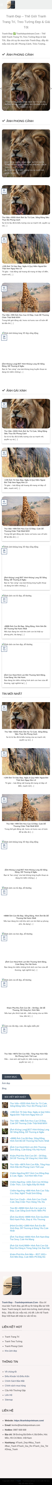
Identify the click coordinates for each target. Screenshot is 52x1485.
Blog (4, 1088)
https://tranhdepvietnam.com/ (29, 1420)
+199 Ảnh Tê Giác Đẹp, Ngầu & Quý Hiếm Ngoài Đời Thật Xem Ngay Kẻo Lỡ (24, 267)
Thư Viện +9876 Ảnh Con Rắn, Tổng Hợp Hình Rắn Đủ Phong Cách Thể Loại (26, 1055)
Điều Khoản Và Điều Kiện (17, 1376)
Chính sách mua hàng (15, 1386)
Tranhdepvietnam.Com (27, 34)
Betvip (5, 1466)
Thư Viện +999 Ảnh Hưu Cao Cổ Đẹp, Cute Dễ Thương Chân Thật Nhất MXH (25, 316)
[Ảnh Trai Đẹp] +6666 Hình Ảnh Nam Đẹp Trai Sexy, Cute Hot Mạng (29, 1238)
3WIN (27, 1459)
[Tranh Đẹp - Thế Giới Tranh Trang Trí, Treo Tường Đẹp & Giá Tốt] (11, 4)
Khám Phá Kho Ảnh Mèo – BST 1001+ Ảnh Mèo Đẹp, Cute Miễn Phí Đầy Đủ (28, 1255)
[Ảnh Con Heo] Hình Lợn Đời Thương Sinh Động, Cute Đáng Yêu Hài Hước (25, 676)
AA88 (21, 1459)
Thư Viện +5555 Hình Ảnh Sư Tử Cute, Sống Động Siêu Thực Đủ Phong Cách (26, 103)
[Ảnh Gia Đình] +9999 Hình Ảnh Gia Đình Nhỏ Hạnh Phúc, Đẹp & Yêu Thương (29, 1218)
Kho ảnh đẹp (11, 1351)
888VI (10, 1459)
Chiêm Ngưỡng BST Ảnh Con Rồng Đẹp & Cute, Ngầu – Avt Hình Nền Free (29, 1174)
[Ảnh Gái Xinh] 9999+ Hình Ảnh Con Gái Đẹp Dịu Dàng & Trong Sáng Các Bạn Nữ (30, 1246)
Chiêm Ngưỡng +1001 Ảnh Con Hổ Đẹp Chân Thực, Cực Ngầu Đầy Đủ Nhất (29, 1183)
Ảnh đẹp (6, 1083)
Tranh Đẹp (13, 16)
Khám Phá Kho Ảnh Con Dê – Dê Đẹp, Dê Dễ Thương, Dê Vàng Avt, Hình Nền (26, 1009)
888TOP (41, 1459)
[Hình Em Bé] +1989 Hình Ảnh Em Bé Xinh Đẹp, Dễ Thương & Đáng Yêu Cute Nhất (29, 1228)
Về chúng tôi (11, 1372)
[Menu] (1, 4)
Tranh (18, 1481)
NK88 (16, 1459)
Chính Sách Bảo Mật (14, 1381)
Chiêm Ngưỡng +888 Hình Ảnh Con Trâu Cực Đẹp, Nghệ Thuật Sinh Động (29, 1192)
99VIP (34, 1459)
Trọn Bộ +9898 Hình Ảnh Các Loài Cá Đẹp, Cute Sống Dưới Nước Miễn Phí (28, 1209)
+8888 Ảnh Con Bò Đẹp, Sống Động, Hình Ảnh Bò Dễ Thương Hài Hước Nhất (25, 627)
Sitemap (9, 1400)
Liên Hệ (8, 1395)
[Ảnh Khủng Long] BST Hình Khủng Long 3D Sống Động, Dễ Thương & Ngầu (23, 365)
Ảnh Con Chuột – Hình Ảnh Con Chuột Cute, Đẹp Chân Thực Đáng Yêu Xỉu (28, 1200)
